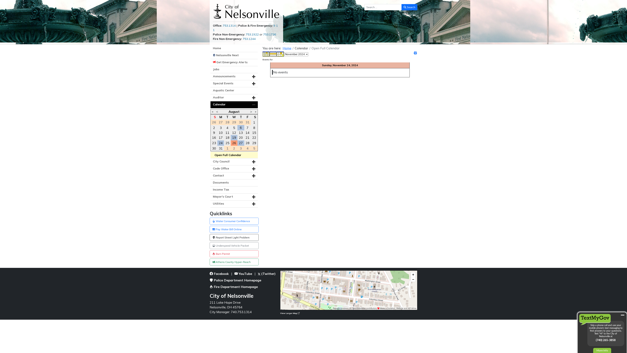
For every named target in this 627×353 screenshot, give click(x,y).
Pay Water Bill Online (228, 229)
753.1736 (269, 34)
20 (241, 138)
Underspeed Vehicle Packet (232, 245)
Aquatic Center (223, 90)
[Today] (280, 53)
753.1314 (229, 25)
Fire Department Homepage (235, 287)
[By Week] (273, 53)
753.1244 (249, 39)
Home (217, 48)
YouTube (245, 274)
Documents (221, 182)
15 (254, 133)
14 (247, 133)
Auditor (218, 97)
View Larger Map (289, 313)
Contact (218, 175)
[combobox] (383, 7)
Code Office (221, 168)
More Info (602, 350)
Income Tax (221, 189)
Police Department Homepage (237, 280)
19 (234, 138)
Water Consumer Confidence (232, 221)
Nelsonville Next (227, 55)
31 (221, 148)
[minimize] (622, 315)
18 (227, 138)
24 (221, 143)
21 (247, 138)
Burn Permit (222, 253)
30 (214, 148)
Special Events (223, 83)
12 (234, 133)
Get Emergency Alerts (232, 62)
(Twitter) (268, 274)
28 (247, 143)
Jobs (216, 69)
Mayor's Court (223, 196)
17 (221, 138)
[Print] (415, 53)
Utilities (218, 203)
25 (227, 143)
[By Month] (266, 53)
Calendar (219, 104)
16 (214, 138)
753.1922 (252, 34)
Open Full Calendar (228, 155)
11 (227, 133)
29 (254, 143)
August (234, 112)
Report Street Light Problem (232, 237)
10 (221, 133)
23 (214, 143)
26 (234, 143)
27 (241, 143)
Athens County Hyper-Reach (233, 262)
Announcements (224, 76)
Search (410, 7)
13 (241, 133)
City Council (221, 161)
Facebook (221, 274)
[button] (253, 76)
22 (254, 138)
